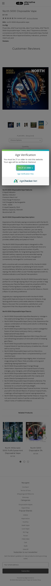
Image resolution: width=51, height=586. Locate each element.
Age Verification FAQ (25, 174)
